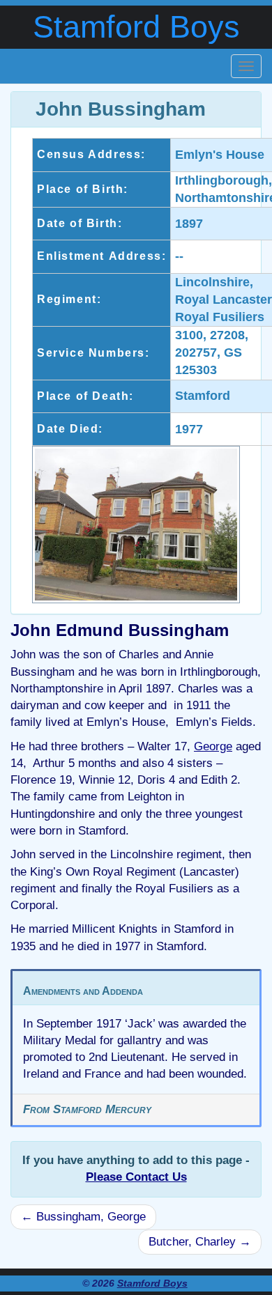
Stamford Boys (136, 27)
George (213, 746)
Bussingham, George (83, 1216)
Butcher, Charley (200, 1241)
